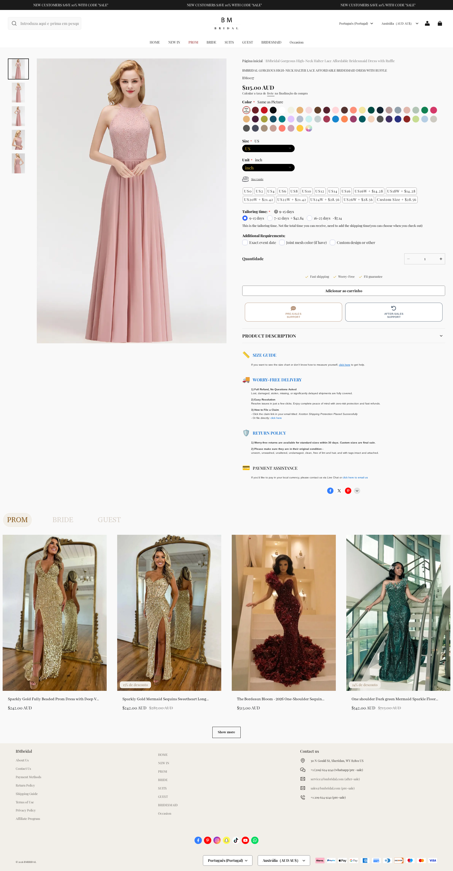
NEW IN (174, 42)
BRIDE (211, 42)
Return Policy (269, 433)
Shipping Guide (27, 794)
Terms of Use (25, 802)
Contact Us (23, 768)
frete (270, 93)
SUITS (229, 42)
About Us (22, 760)
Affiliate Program (28, 818)
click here (276, 417)
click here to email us (355, 477)
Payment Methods (28, 777)
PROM (193, 42)
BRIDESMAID (271, 42)
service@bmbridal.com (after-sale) (335, 779)
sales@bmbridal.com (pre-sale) (333, 788)
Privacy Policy (26, 810)
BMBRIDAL (30, 861)
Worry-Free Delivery (277, 379)
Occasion (297, 42)
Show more (226, 732)
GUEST (247, 42)
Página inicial (252, 60)
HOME (155, 42)
